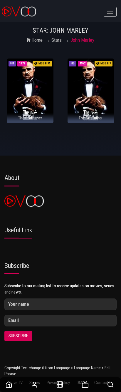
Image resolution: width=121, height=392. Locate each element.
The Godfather (30, 118)
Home (37, 40)
